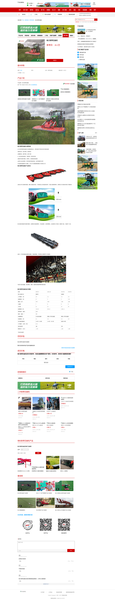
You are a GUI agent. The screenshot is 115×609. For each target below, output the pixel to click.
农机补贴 (27, 35)
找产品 (37, 9)
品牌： (19, 449)
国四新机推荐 (72, 14)
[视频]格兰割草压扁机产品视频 (24, 99)
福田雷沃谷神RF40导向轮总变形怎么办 (86, 128)
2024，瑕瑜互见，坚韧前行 (83, 36)
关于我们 (42, 592)
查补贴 (31, 9)
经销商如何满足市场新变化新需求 (85, 44)
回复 (20, 561)
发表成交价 (70, 366)
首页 (20, 9)
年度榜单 (60, 14)
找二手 (54, 9)
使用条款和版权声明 (70, 592)
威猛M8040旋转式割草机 (51, 471)
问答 (79, 9)
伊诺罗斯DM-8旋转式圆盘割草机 (38, 471)
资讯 (70, 9)
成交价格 (33, 35)
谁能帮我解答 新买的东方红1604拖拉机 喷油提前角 (86, 112)
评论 (71, 550)
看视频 (60, 35)
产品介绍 (20, 35)
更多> (96, 132)
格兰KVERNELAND (26, 84)
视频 (59, 9)
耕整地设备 (82, 59)
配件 (95, 9)
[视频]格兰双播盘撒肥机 (65, 92)
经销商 (48, 9)
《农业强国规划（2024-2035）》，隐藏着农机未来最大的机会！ (92, 38)
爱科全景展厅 (48, 14)
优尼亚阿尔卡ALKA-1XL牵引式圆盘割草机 (26, 471)
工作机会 (50, 592)
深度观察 (85, 9)
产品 (23, 20)
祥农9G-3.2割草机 (64, 471)
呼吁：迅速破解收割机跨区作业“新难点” (86, 41)
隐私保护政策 (59, 592)
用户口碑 (25, 9)
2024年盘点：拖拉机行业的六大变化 (86, 46)
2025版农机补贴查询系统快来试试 (85, 13)
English (94, 4)
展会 (75, 9)
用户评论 (66, 35)
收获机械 (26, 20)
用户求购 (64, 9)
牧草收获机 (32, 20)
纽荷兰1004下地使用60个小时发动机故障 (86, 107)
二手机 (35, 14)
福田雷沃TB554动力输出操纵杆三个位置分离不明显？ (86, 124)
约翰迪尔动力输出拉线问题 (83, 104)
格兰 (21, 70)
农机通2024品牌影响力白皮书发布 (85, 15)
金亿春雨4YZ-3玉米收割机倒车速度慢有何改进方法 (86, 120)
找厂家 (42, 9)
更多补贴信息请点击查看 (68, 347)
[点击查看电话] (34, 84)
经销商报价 (40, 35)
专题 (90, 9)
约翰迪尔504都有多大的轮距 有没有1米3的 (86, 116)
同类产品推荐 (53, 35)
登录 (94, 3)
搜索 (38, 453)
